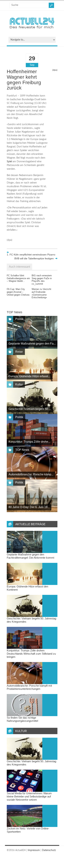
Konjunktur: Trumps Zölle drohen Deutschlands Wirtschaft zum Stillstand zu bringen (31, 653)
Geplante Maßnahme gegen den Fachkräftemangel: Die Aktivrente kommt (30, 556)
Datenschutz (49, 850)
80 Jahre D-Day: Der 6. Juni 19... (29, 507)
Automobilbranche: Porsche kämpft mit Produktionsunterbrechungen (29, 687)
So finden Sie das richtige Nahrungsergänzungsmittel (22, 719)
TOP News (22, 449)
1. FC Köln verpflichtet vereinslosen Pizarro (31, 254)
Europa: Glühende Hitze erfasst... (29, 376)
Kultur (19, 384)
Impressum (34, 850)
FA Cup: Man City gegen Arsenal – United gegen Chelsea (18, 292)
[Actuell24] (32, 29)
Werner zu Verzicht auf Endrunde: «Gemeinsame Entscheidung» (41, 293)
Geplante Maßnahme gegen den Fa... (32, 343)
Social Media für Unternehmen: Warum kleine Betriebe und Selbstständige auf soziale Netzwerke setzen (29, 796)
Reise (19, 351)
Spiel (9, 161)
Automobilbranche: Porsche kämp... (31, 474)
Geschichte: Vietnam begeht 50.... (30, 408)
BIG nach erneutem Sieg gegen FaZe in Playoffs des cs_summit (42, 279)
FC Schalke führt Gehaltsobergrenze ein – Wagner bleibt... (18, 278)
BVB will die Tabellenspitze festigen (34, 258)
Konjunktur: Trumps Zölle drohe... (29, 441)
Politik (19, 318)
